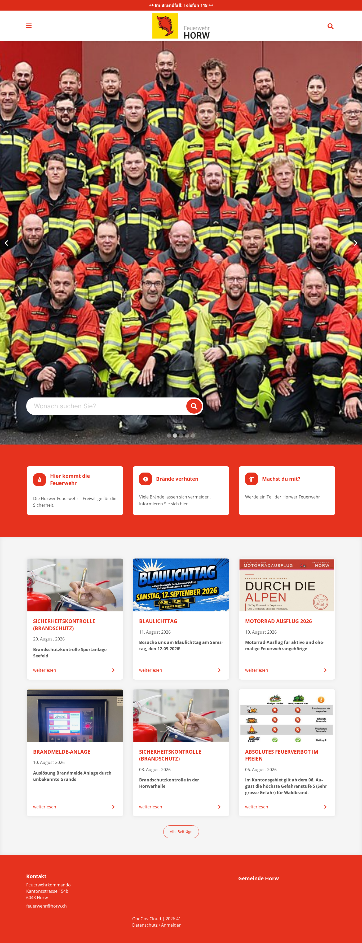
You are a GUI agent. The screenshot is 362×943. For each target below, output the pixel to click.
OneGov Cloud (146, 919)
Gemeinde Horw (258, 878)
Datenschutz (144, 925)
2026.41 (173, 919)
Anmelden (171, 925)
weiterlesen (44, 670)
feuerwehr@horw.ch (46, 906)
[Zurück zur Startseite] (180, 26)
